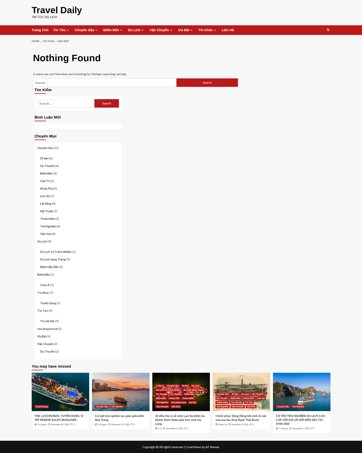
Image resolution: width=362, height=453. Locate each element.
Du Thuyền (47, 165)
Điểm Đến (111, 30)
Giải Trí (45, 181)
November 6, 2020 (300, 428)
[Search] (328, 30)
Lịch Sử (45, 196)
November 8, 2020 (174, 428)
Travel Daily (57, 10)
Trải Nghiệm (48, 226)
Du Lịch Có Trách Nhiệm (55, 251)
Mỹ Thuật (46, 211)
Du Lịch (134, 30)
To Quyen (42, 424)
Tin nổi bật (47, 321)
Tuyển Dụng (48, 303)
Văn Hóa (45, 233)
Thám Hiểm (47, 218)
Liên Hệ (228, 30)
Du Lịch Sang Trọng (53, 259)
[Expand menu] (68, 30)
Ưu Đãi (183, 30)
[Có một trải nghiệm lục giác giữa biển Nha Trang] (121, 392)
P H (160, 428)
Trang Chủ (40, 30)
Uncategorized (47, 328)
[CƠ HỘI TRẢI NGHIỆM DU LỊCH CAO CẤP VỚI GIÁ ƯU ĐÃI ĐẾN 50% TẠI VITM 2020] (302, 392)
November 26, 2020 (60, 424)
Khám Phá (46, 188)
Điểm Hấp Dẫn (49, 267)
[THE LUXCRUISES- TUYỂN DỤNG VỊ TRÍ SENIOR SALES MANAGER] (60, 392)
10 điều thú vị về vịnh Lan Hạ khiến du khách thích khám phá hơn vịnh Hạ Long (180, 419)
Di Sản (44, 158)
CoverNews (193, 447)
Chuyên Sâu (84, 30)
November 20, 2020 (120, 424)
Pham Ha (223, 424)
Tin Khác (205, 30)
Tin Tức (59, 30)
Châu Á (45, 285)
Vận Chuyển (159, 30)
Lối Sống (45, 203)
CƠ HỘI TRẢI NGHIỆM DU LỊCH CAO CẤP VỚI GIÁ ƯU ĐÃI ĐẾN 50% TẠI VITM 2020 (300, 419)
